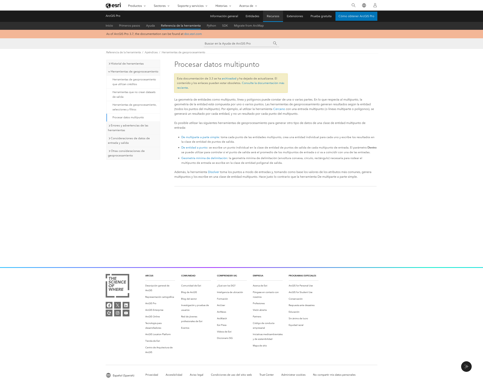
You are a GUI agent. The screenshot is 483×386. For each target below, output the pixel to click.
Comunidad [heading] (188, 275)
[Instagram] (117, 313)
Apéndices (151, 52)
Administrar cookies (293, 374)
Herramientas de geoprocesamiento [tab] (134, 71)
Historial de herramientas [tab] (127, 63)
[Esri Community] (109, 313)
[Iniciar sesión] (375, 5)
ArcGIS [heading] (149, 275)
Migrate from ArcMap (249, 25)
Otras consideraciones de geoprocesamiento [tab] (126, 153)
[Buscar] (353, 5)
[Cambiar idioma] (364, 5)
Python (211, 25)
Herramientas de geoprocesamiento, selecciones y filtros (134, 107)
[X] (117, 305)
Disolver (213, 172)
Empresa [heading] (258, 275)
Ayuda (150, 25)
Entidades (252, 16)
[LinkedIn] (126, 305)
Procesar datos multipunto (128, 117)
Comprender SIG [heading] (227, 275)
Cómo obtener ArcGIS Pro (356, 16)
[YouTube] (126, 313)
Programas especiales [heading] (302, 275)
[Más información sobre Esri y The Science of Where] (117, 286)
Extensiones (295, 16)
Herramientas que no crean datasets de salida (133, 94)
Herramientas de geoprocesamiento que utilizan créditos (134, 82)
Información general (224, 16)
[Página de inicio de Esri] (114, 5)
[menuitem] (160, 288)
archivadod (229, 78)
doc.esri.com (193, 34)
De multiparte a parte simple (200, 137)
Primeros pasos (129, 25)
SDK (225, 25)
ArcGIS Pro (113, 16)
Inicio (109, 25)
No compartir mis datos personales (334, 374)
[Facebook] (109, 305)
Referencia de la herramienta (181, 25)
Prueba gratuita (321, 16)
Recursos (273, 16)
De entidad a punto (194, 147)
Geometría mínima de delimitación (204, 158)
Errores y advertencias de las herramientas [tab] (128, 128)
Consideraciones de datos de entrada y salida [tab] (129, 141)
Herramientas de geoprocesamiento (183, 52)
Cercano (279, 109)
